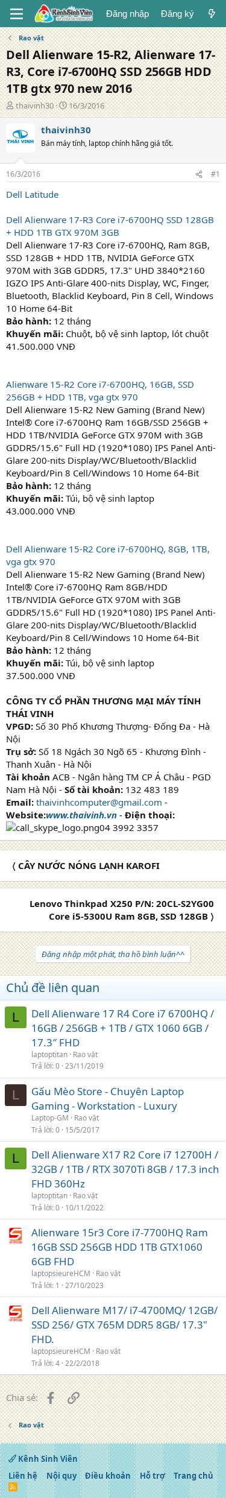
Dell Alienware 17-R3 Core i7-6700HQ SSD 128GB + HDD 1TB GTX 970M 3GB (110, 225)
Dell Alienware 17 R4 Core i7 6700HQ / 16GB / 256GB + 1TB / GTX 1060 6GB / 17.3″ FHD (122, 1028)
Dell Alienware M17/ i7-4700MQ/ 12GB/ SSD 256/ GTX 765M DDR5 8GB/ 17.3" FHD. (124, 1324)
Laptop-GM (50, 1118)
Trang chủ (193, 1475)
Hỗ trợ (152, 1475)
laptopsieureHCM (60, 1273)
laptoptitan (49, 1054)
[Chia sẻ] (199, 175)
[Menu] (16, 14)
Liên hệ (22, 1475)
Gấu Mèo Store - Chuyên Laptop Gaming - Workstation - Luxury (107, 1098)
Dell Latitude (32, 194)
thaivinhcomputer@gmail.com (99, 802)
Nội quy (61, 1475)
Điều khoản (108, 1475)
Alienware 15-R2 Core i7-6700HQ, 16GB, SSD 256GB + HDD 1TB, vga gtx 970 (100, 390)
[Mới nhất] (212, 13)
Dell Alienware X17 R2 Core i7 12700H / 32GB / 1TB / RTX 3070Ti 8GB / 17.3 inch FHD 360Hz (125, 1169)
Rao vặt (85, 1054)
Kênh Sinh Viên (47, 1458)
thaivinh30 (35, 105)
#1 (215, 174)
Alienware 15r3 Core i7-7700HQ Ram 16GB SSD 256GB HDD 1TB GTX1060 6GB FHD (119, 1246)
